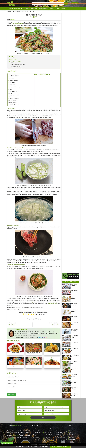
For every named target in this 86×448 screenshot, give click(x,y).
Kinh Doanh (36, 232)
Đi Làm (43, 232)
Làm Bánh (43, 226)
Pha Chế (50, 226)
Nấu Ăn (36, 226)
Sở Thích (50, 232)
